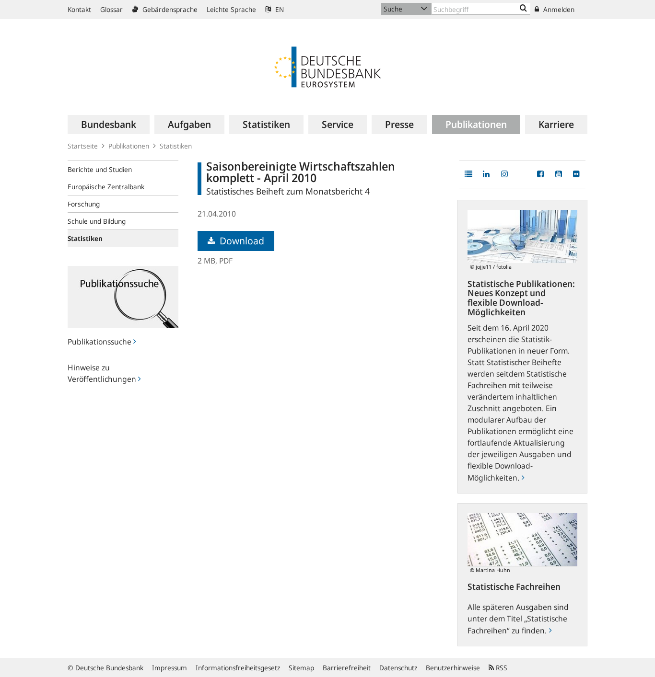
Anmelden (557, 9)
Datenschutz (398, 667)
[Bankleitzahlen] (523, 8)
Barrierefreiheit (347, 667)
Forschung (84, 203)
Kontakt (79, 9)
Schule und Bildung (97, 221)
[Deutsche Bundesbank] (327, 66)
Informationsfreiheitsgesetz (238, 667)
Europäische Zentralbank (106, 186)
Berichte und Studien (100, 169)
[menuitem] (109, 124)
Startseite (83, 145)
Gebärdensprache (169, 9)
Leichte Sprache (231, 9)
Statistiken (176, 145)
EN (278, 9)
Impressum (169, 667)
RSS (500, 667)
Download (240, 240)
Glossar (111, 9)
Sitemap (301, 667)
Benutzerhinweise (453, 667)
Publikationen (128, 145)
